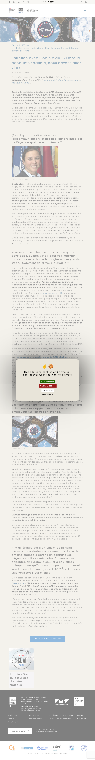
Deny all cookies (48, 386)
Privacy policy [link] (47, 394)
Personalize (47, 390)
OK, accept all (48, 381)
